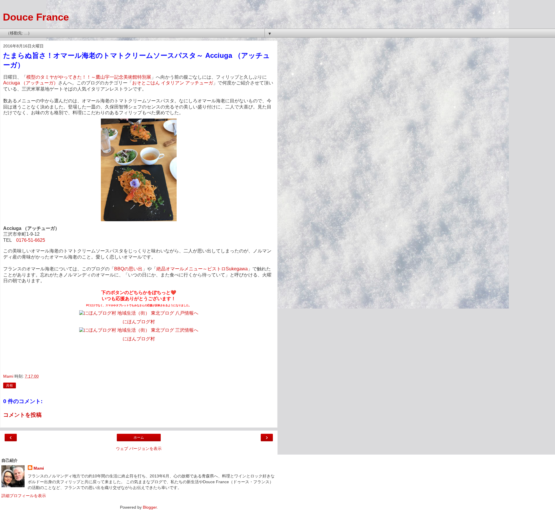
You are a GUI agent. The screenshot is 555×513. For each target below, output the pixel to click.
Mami (39, 468)
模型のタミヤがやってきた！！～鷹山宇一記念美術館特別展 (88, 77)
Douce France (36, 17)
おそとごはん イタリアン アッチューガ (172, 82)
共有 (9, 385)
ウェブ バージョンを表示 (139, 448)
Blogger (150, 507)
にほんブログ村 (139, 338)
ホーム (139, 438)
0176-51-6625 (30, 240)
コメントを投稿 (22, 415)
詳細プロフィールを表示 (23, 495)
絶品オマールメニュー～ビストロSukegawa (202, 268)
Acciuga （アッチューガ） (30, 82)
